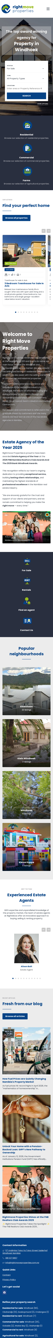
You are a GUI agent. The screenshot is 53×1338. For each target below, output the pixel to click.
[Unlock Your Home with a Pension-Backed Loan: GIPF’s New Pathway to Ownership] (26, 1128)
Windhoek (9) (30, 1329)
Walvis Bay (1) (21, 1325)
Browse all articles (15, 1016)
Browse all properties (16, 218)
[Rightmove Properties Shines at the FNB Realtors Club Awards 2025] (26, 1197)
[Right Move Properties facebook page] (4, 1293)
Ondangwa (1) (42, 1312)
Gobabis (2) (8, 1325)
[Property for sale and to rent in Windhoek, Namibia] (17, 8)
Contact (6, 1275)
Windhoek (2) (31, 1335)
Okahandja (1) (35, 1325)
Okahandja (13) (9, 1312)
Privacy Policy (9, 1279)
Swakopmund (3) (26, 1312)
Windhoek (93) (31, 1308)
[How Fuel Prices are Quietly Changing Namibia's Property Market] (26, 1059)
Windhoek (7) (29, 1316)
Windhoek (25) (32, 1321)
